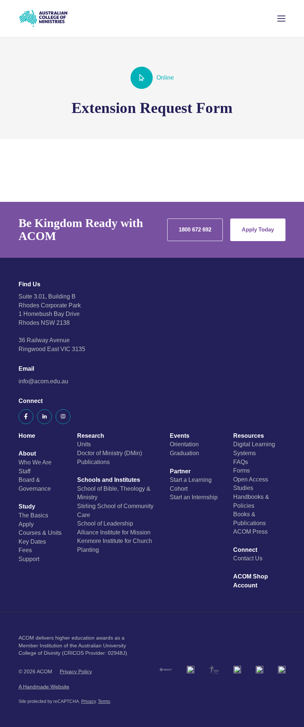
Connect (245, 550)
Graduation (184, 453)
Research (90, 436)
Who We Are (35, 462)
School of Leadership (105, 523)
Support (29, 559)
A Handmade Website (44, 687)
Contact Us (247, 558)
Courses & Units (40, 533)
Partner (180, 471)
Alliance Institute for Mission (114, 532)
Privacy (88, 701)
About (27, 453)
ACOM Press (250, 531)
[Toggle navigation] (276, 18)
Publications (93, 462)
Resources (248, 436)
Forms (241, 470)
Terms (104, 701)
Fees (25, 550)
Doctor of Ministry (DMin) (109, 453)
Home (27, 436)
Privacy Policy (76, 671)
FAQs (240, 462)
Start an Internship (194, 497)
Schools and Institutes (108, 480)
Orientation (184, 444)
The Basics (33, 515)
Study (27, 506)
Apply (26, 524)
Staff (24, 471)
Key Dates (32, 541)
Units (84, 444)
